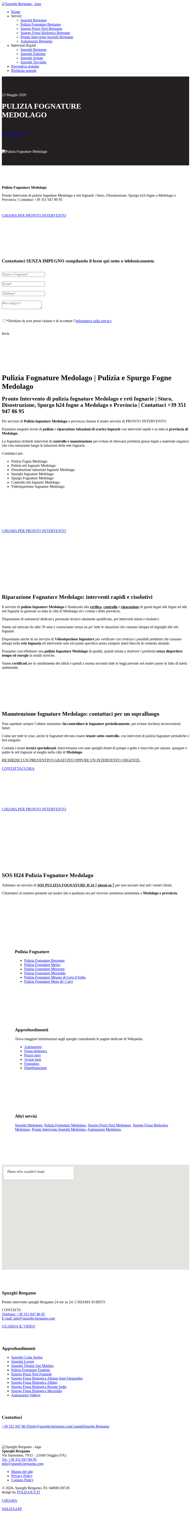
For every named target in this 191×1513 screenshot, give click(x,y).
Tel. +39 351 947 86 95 (19, 1459)
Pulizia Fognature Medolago (65, 1125)
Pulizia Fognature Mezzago (44, 969)
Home (15, 12)
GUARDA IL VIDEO (18, 1326)
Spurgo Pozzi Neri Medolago (109, 1125)
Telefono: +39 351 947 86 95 (23, 1314)
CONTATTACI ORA (18, 768)
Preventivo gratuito (25, 66)
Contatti (77, 1426)
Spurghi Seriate (31, 58)
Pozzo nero (32, 1055)
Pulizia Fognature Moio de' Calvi (48, 981)
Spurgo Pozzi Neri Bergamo (41, 29)
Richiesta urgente (24, 71)
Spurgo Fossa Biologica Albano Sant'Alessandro (47, 1378)
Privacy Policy (22, 1476)
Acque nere (32, 1059)
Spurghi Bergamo (33, 20)
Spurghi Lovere (22, 1361)
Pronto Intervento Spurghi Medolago (59, 1129)
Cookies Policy (22, 1480)
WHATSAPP (12, 1509)
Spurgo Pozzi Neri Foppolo (31, 1374)
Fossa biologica (35, 1051)
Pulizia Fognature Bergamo (40, 24)
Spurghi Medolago (28, 1125)
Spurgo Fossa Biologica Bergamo (45, 33)
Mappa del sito (22, 1472)
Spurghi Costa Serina (26, 1357)
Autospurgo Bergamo (36, 41)
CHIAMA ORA (14, 134)
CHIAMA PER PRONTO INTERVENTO (34, 215)
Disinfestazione (35, 1068)
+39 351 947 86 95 (16, 1426)
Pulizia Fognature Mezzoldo (45, 973)
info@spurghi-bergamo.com (51, 1426)
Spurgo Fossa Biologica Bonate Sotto (38, 1387)
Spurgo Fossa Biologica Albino (34, 1382)
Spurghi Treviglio (33, 62)
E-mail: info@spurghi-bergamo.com (28, 1318)
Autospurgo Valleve (26, 1395)
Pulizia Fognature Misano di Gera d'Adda (54, 977)
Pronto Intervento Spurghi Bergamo (46, 37)
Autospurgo (33, 1047)
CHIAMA (9, 1501)
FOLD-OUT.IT (28, 1492)
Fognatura (31, 1064)
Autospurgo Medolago (104, 1129)
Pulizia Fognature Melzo (42, 965)
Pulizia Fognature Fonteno (30, 1370)
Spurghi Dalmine (33, 54)
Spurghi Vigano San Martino (32, 1366)
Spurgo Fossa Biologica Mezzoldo (36, 1391)
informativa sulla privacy (93, 321)
